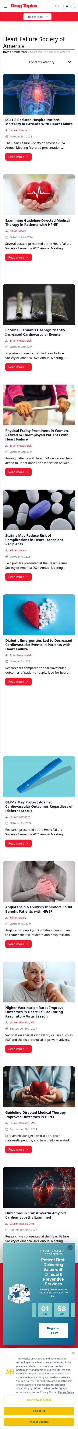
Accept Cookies (39, 1421)
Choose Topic (35, 17)
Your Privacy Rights (39, 1400)
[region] (39, 1388)
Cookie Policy (66, 1392)
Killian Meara (18, 231)
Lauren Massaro (20, 130)
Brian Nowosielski (21, 340)
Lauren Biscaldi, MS (22, 1022)
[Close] (73, 1353)
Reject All (39, 1411)
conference (20, 52)
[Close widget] (70, 1247)
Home (7, 52)
